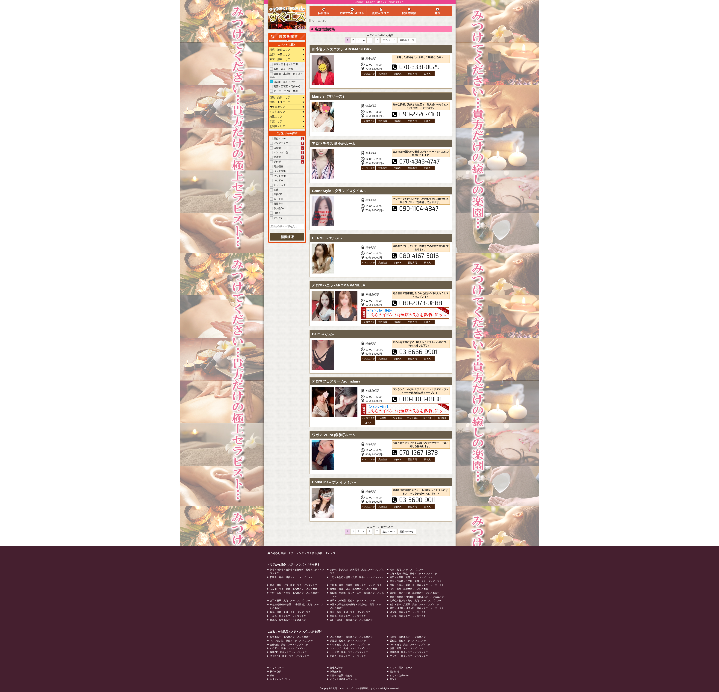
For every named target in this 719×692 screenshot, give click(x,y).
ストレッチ (280, 185)
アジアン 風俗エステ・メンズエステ (409, 656)
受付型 (277, 161)
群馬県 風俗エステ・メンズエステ (288, 620)
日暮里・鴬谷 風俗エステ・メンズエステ (291, 577)
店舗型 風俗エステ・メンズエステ (408, 637)
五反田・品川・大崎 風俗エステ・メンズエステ (294, 589)
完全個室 (278, 166)
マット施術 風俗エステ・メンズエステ (410, 644)
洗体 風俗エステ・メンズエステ (407, 648)
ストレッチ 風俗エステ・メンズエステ (350, 648)
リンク (393, 679)
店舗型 (277, 147)
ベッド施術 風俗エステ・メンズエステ (350, 644)
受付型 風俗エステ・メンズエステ (408, 640)
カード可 (278, 199)
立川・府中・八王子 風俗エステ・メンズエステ (414, 604)
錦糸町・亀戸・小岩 (284, 81)
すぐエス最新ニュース (401, 667)
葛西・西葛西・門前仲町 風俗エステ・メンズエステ (417, 597)
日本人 (277, 213)
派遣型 (277, 157)
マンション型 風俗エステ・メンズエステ (291, 640)
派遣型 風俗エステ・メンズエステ (348, 640)
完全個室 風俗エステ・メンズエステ (289, 644)
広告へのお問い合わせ (341, 675)
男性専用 (278, 203)
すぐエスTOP (320, 20)
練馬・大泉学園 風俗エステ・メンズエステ (352, 600)
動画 (272, 675)
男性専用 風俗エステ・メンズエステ (409, 652)
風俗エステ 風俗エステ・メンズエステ (290, 637)
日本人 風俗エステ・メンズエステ (348, 656)
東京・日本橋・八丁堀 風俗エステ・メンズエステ (416, 581)
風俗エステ (280, 138)
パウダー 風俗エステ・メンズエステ (289, 648)
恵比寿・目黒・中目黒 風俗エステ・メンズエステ (356, 585)
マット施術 (280, 175)
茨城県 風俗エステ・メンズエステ (348, 616)
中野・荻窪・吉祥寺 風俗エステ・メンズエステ (294, 593)
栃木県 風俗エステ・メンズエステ (408, 616)
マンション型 (281, 152)
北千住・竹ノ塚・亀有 (286, 91)
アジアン (278, 217)
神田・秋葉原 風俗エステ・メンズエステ (411, 577)
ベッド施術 (280, 171)
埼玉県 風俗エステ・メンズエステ (408, 612)
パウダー (278, 180)
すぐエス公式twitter (399, 675)
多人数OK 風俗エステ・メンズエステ (289, 656)
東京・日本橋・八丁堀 (286, 64)
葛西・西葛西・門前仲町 (287, 86)
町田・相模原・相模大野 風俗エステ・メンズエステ (417, 608)
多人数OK (279, 208)
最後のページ (407, 40)
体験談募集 (335, 671)
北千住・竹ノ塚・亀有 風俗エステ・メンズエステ (416, 600)
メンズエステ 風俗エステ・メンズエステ (351, 637)
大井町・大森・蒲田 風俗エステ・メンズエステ (354, 589)
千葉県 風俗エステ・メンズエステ (288, 616)
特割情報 (394, 671)
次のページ (389, 40)
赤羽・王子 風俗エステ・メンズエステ (290, 600)
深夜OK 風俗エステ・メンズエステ (288, 652)
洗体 (276, 189)
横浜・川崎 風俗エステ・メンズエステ (290, 612)
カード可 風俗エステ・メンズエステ (349, 652)
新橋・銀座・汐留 (283, 69)
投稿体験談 (275, 671)
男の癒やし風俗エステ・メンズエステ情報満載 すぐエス (301, 553)
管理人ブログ (336, 667)
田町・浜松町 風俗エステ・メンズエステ (351, 620)
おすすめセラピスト (280, 679)
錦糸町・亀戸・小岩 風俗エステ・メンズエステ (414, 593)
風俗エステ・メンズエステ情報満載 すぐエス (356, 688)
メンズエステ (281, 143)
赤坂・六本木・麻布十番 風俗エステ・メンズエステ (417, 585)
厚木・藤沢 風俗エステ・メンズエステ (350, 612)
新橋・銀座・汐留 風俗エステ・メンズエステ (293, 585)
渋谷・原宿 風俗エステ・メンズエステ (410, 589)
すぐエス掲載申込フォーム (343, 679)
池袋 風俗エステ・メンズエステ (407, 569)
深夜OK (278, 194)
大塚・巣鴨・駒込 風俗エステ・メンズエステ (413, 573)
